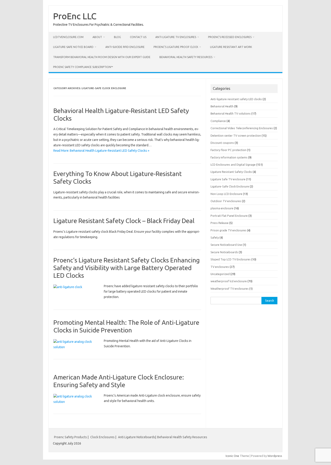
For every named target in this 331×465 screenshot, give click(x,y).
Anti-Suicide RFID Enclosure (125, 46)
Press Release (220, 222)
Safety (215, 237)
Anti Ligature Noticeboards (136, 437)
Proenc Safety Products (71, 437)
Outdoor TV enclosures (226, 201)
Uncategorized (220, 273)
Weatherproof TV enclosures (230, 288)
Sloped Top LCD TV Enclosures (231, 259)
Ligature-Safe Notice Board (73, 46)
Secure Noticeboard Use (226, 244)
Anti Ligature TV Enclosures (175, 37)
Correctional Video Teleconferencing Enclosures (242, 128)
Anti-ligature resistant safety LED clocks (236, 99)
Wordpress (275, 455)
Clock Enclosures (102, 437)
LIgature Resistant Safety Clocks (231, 171)
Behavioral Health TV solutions (231, 113)
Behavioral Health (222, 106)
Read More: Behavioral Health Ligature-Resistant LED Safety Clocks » (101, 150)
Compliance (218, 120)
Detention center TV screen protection (236, 135)
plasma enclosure (222, 208)
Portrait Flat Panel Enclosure (229, 215)
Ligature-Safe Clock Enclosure (230, 186)
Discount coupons (222, 142)
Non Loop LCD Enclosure (226, 193)
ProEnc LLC (74, 16)
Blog (117, 37)
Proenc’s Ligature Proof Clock (176, 46)
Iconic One (232, 455)
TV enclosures (220, 266)
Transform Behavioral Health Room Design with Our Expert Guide (101, 57)
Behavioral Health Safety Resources (185, 57)
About (97, 37)
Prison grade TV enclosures (228, 230)
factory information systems (229, 157)
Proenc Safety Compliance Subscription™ (83, 66)
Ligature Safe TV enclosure (228, 179)
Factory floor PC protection (228, 149)
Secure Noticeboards (224, 252)
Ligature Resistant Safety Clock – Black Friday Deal (124, 220)
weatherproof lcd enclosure (229, 281)
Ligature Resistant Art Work (231, 46)
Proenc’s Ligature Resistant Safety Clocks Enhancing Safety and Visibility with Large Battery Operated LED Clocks (126, 268)
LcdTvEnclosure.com (68, 37)
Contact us (138, 37)
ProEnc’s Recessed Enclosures (230, 37)
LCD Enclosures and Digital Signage (233, 164)
